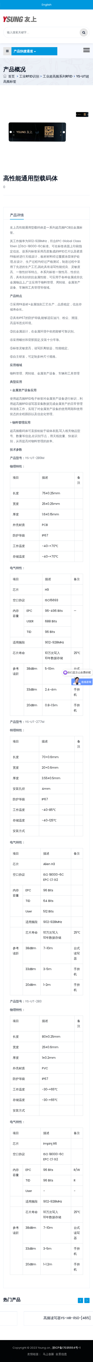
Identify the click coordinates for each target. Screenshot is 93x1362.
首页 (11, 76)
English (46, 5)
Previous (80, 1300)
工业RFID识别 (29, 76)
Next (87, 1300)
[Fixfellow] (20, 19)
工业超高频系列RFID (57, 76)
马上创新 (48, 1354)
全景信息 (61, 1354)
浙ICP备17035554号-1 (66, 1348)
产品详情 (17, 215)
